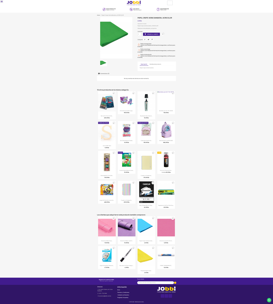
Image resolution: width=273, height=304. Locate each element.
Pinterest (152, 39)
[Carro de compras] (170, 3)
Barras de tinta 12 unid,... (107, 116)
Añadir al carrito (151, 34)
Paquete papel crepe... (146, 270)
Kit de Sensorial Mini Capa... (126, 110)
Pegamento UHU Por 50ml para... (166, 205)
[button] (111, 2)
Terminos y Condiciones (123, 292)
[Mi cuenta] (155, 3)
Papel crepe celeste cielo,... (146, 240)
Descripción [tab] (144, 64)
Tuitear (148, 39)
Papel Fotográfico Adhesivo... (107, 265)
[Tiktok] (170, 296)
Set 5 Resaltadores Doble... (126, 140)
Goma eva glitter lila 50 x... (126, 240)
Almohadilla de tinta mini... (107, 175)
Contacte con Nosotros (123, 295)
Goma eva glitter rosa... (107, 240)
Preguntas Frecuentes (122, 297)
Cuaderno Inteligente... (146, 175)
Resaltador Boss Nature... (146, 116)
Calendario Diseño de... (146, 140)
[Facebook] (162, 296)
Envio (118, 290)
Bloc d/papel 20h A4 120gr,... (146, 205)
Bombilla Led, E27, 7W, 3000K (166, 110)
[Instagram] (166, 296)
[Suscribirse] (175, 283)
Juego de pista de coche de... (107, 200)
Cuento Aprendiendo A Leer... (126, 170)
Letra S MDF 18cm (107, 145)
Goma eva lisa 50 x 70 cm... (166, 240)
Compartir (144, 39)
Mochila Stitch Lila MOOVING (166, 140)
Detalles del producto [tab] (155, 64)
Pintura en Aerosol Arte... (166, 170)
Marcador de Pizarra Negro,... (127, 265)
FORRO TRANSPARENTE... (166, 265)
